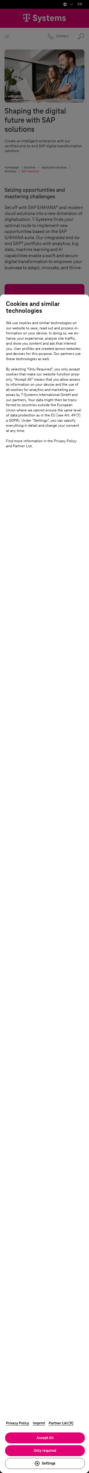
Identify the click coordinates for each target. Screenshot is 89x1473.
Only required (45, 1450)
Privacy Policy (17, 1423)
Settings (48, 1463)
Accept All (45, 1437)
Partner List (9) (61, 1423)
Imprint (39, 1423)
